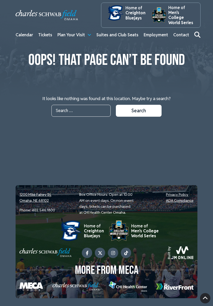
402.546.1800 (43, 210)
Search (138, 111)
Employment (156, 35)
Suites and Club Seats (117, 35)
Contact (181, 35)
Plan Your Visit (71, 35)
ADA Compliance (180, 200)
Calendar (24, 35)
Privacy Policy (177, 194)
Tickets (45, 35)
